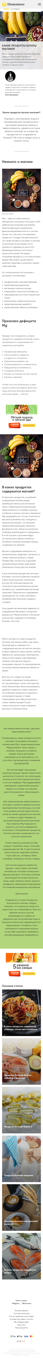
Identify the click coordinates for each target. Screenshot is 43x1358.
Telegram (15, 1303)
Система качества (21, 1313)
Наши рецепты (21, 1328)
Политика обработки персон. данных (21, 1351)
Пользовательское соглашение (21, 1349)
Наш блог (21, 1325)
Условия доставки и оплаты (21, 1319)
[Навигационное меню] (39, 4)
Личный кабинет (21, 1310)
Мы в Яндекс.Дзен (21, 1322)
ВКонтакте (26, 1303)
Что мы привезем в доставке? (21, 1316)
